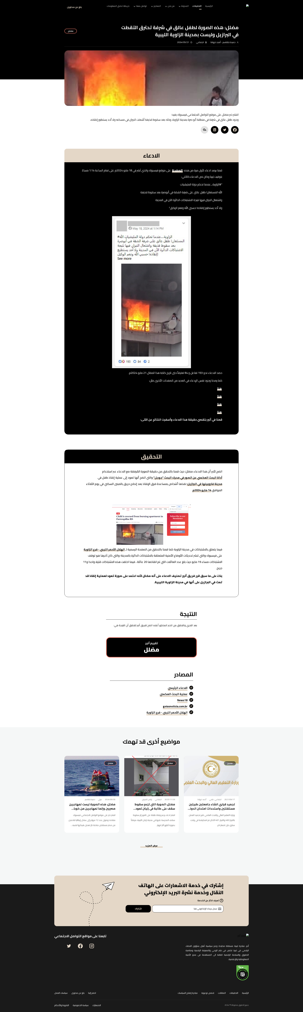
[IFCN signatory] (242, 972)
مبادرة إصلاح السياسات (188, 993)
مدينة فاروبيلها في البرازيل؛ (204, 484)
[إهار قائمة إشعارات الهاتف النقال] (58, 7)
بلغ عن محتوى (74, 7)
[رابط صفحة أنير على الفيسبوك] (80, 946)
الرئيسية (245, 993)
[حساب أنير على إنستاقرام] (92, 946)
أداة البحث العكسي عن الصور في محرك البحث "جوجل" (187, 478)
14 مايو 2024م (202, 490)
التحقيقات (233, 993)
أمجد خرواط (216, 42)
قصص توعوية (207, 993)
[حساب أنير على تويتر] (69, 946)
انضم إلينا (92, 993)
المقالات (222, 993)
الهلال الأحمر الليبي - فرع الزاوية (104, 550)
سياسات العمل (61, 993)
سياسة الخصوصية (81, 1005)
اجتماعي (200, 42)
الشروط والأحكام (61, 1005)
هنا (219, 389)
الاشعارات (96, 1005)
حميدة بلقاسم (228, 42)
